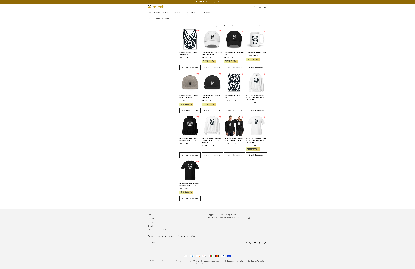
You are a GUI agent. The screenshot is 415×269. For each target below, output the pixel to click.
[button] (166, 12)
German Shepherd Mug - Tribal (256, 52)
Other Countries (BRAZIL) (157, 230)
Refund (150, 222)
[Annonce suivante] (266, 2)
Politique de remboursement (212, 261)
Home (150, 18)
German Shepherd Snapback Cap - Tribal (211, 96)
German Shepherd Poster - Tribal (232, 96)
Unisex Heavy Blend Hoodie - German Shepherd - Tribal (189, 139)
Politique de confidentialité (235, 261)
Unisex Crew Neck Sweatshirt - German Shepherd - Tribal (234, 139)
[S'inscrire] (184, 242)
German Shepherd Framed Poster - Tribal (188, 53)
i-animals (160, 261)
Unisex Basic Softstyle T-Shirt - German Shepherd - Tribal (189, 184)
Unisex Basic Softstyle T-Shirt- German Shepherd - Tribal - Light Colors (256, 140)
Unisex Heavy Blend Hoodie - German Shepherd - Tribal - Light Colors (255, 97)
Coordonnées (218, 264)
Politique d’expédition (202, 264)
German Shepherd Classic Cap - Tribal (234, 53)
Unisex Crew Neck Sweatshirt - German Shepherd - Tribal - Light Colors (212, 140)
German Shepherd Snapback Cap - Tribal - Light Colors (188, 96)
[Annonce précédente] (148, 2)
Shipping (151, 226)
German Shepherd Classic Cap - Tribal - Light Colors (212, 53)
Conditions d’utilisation (256, 261)
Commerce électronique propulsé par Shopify (181, 261)
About (150, 215)
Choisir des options (190, 67)
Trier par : (215, 26)
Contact (151, 218)
